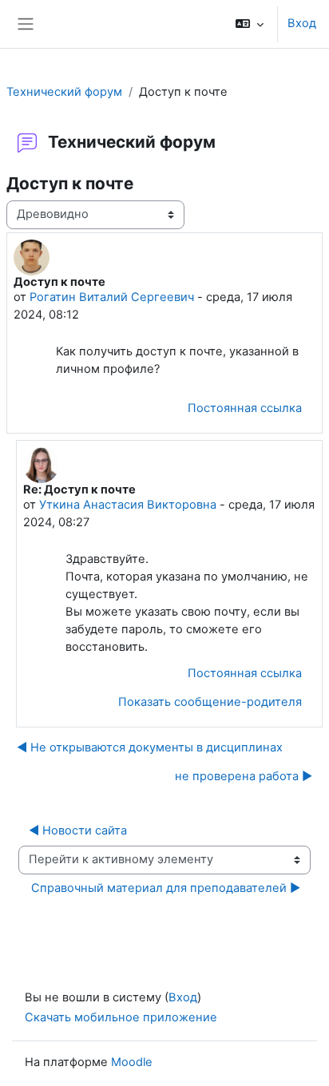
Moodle (132, 1062)
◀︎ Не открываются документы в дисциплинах (150, 747)
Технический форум (64, 92)
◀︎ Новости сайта (78, 830)
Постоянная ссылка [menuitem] (245, 408)
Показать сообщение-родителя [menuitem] (210, 702)
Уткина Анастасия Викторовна (127, 504)
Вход (301, 23)
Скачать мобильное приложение (121, 1017)
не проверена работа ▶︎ (243, 776)
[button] (249, 24)
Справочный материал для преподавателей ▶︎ (165, 888)
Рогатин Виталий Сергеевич (112, 297)
